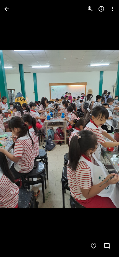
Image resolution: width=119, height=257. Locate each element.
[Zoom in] (90, 8)
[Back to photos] (6, 8)
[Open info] (101, 8)
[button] (15, 128)
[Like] (93, 246)
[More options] (112, 8)
